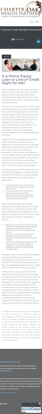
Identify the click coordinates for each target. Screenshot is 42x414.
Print (6, 57)
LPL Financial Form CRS (10, 362)
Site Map (3, 404)
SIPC (8, 371)
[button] (34, 22)
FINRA (3, 371)
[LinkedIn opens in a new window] (38, 43)
